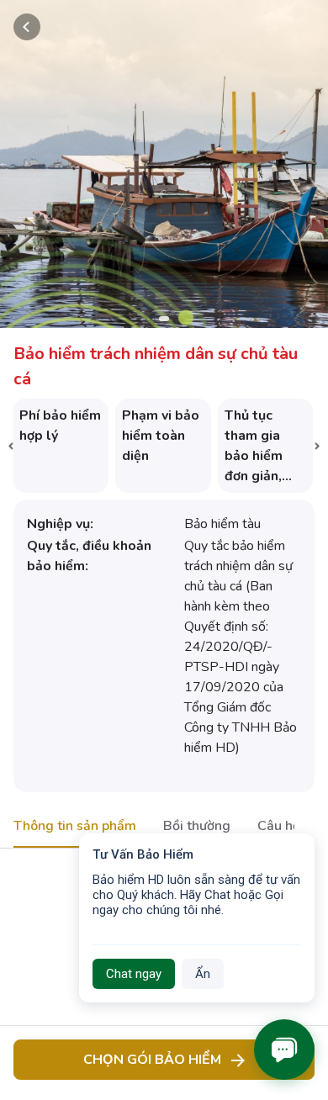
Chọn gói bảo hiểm (152, 1059)
